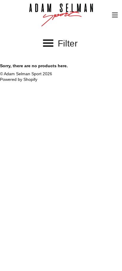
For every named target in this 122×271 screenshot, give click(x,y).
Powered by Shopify (18, 79)
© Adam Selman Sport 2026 (26, 73)
